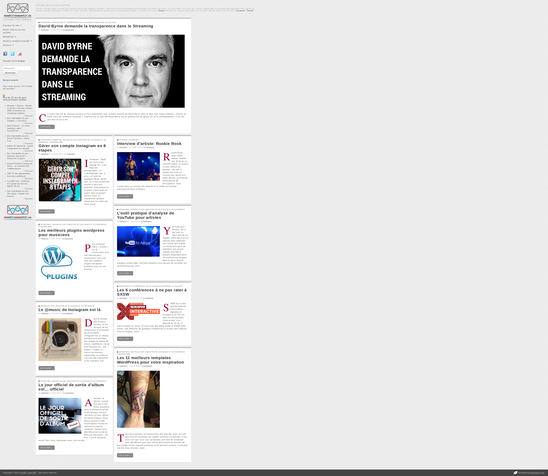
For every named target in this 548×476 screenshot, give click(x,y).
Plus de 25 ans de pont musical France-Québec (15, 99)
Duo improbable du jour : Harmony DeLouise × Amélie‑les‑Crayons (18, 156)
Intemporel (45, 22)
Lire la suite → (46, 127)
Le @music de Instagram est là (70, 309)
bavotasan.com (537, 473)
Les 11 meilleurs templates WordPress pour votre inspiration (150, 360)
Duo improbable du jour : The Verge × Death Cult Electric (18, 193)
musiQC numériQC (28, 473)
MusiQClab (8, 37)
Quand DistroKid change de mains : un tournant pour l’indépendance (19, 166)
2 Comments (148, 298)
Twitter (250, 11)
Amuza (162, 11)
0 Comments (68, 30)
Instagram (240, 11)
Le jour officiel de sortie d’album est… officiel (71, 387)
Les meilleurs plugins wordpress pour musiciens (72, 232)
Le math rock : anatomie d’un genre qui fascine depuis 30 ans (18, 183)
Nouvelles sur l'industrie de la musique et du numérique (158, 209)
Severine (44, 30)
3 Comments (149, 147)
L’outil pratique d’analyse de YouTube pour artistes (145, 215)
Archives (7, 45)
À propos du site (11, 25)
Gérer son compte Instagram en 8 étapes (72, 148)
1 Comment (70, 154)
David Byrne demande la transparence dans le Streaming (96, 26)
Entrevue (123, 140)
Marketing (57, 140)
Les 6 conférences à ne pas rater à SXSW (152, 292)
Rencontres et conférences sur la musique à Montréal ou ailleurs (84, 22)
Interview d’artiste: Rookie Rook (149, 143)
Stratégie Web (56, 142)
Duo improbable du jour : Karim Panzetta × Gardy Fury (18, 138)
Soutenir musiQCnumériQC (16, 41)
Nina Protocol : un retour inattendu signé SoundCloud (18, 128)
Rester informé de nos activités (14, 31)
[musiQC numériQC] (18, 10)
